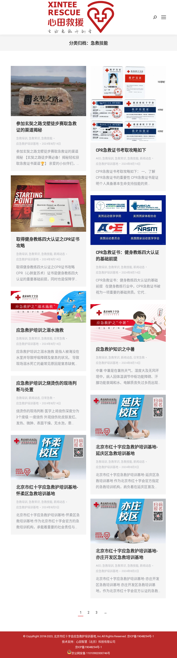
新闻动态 (145, 158)
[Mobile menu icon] (163, 17)
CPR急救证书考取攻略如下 (121, 150)
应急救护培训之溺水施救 (40, 330)
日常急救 (59, 338)
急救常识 (34, 138)
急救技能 (46, 138)
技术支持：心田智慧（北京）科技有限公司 (88, 641)
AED (98, 158)
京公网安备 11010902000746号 (90, 653)
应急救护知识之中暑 (115, 349)
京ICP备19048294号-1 (140, 636)
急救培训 (21, 138)
